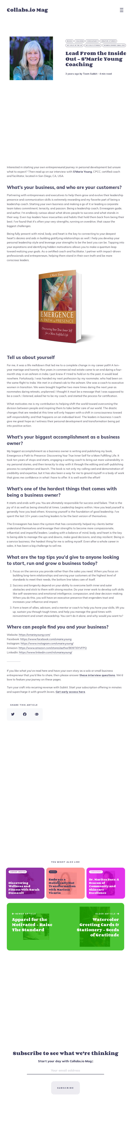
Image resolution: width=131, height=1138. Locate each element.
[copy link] (37, 714)
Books (69, 41)
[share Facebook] (25, 714)
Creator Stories (108, 41)
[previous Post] (95, 927)
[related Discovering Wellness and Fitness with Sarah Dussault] (25, 883)
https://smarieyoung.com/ (34, 634)
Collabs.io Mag (27, 10)
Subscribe (65, 1088)
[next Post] (36, 927)
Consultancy (92, 41)
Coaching (80, 41)
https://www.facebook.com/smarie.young (45, 639)
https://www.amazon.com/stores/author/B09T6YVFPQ (53, 648)
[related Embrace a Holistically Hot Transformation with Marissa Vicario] (65, 883)
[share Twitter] (13, 714)
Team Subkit (90, 73)
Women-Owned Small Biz (114, 45)
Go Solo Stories (93, 45)
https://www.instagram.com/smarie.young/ (47, 643)
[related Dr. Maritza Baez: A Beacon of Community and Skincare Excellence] (105, 883)
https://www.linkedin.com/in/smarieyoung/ (45, 652)
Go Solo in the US (74, 45)
